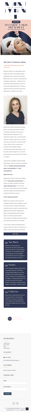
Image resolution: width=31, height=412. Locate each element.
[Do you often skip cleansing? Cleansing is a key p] (19, 325)
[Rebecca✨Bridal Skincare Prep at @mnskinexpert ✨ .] (27, 325)
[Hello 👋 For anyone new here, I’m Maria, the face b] (27, 330)
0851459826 (8, 357)
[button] (15, 37)
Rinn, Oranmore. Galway (10, 370)
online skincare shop (10, 186)
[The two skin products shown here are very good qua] (3, 330)
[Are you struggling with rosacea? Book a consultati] (3, 325)
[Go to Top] (27, 408)
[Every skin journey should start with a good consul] (11, 325)
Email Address (7, 386)
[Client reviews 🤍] (11, 330)
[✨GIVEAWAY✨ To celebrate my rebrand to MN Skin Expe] (19, 330)
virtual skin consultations (15, 181)
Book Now (15, 234)
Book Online (6, 344)
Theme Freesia (9, 410)
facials (11, 165)
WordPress (22, 410)
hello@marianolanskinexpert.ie (12, 360)
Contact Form (7, 343)
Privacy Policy (7, 348)
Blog (5, 346)
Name (5, 380)
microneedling (11, 168)
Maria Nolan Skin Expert (14, 408)
